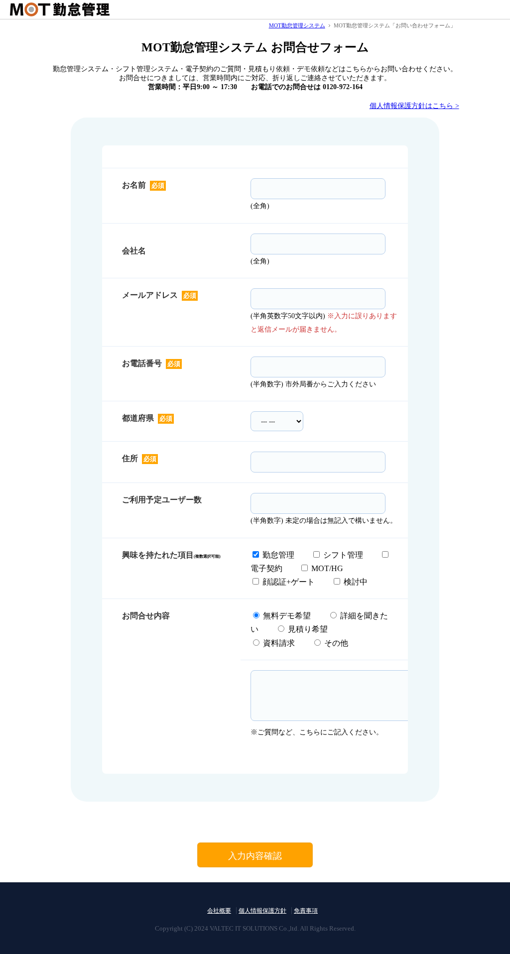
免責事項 (306, 910)
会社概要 (219, 910)
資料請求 (278, 643)
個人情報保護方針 (262, 910)
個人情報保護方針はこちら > (414, 106)
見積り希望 (307, 629)
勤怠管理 (278, 555)
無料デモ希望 (286, 615)
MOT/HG (326, 568)
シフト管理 (343, 555)
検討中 (355, 582)
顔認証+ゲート (287, 582)
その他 (339, 643)
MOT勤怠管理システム (297, 25)
